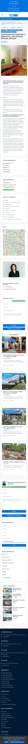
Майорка (10, 458)
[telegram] (12, 1)
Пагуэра (6, 458)
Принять (6, 742)
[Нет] (26, 740)
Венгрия (5, 21)
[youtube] (16, 1)
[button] (3, 60)
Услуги (3, 696)
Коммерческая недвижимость (8, 562)
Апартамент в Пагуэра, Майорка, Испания (13, 462)
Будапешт (13, 22)
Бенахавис (6, 351)
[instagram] (17, 1)
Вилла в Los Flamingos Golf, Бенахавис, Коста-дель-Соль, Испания (13, 392)
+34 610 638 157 (13, 10)
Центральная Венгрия (6, 22)
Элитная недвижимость (6, 577)
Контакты (4, 702)
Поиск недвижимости (7, 672)
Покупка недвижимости (7, 675)
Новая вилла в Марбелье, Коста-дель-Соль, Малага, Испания (13, 427)
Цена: (3, 541)
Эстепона (11, 388)
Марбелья (6, 423)
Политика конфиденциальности (17, 742)
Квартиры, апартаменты (12, 21)
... (3, 363)
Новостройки (4, 565)
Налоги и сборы (5, 681)
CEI (1, 21)
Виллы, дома (4, 554)
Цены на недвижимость (7, 685)
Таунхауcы (4, 574)
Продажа (19, 21)
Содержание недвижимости (8, 679)
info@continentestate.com (10, 289)
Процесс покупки (6, 683)
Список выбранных (14, 3)
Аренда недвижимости (7, 677)
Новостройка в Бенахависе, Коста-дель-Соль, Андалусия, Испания (13, 355)
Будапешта (9, 123)
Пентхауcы (4, 571)
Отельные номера (5, 568)
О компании (5, 694)
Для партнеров (5, 698)
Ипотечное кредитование (7, 687)
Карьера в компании (6, 700)
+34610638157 (6, 636)
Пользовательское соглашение (9, 704)
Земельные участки (6, 557)
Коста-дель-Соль (12, 351)
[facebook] (10, 1)
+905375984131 (6, 656)
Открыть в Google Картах (8, 189)
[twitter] (14, 1)
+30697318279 (6, 665)
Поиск (14, 545)
